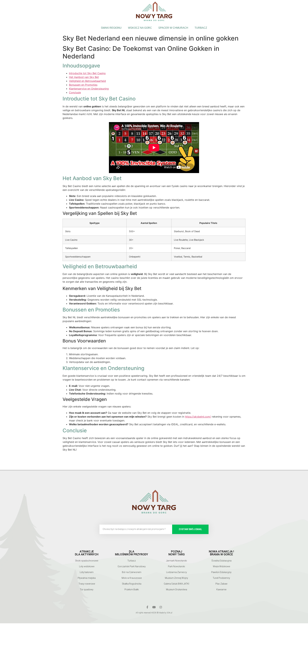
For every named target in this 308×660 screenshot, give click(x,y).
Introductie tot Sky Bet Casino (87, 73)
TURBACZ (201, 27)
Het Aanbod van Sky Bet (84, 77)
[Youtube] (154, 607)
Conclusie (75, 92)
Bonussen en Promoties (83, 84)
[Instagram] (160, 607)
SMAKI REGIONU (111, 27)
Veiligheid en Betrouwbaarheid (87, 81)
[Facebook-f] (147, 607)
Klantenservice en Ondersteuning (89, 88)
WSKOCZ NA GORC (140, 27)
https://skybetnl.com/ (198, 416)
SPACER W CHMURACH (173, 27)
